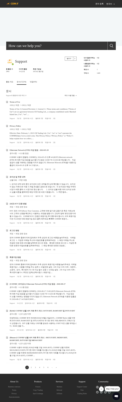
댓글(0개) (33, 82)
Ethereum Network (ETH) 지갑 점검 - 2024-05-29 (29, 150)
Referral (59, 390)
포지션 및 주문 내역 (17, 177)
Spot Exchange (38, 393)
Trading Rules (82, 393)
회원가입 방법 (15, 257)
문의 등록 (99, 4)
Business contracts (14, 387)
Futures (37, 387)
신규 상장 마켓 (25, 314)
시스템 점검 (24, 153)
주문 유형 (23, 180)
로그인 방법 (14, 230)
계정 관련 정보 (21, 207)
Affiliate (59, 393)
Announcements (14, 397)
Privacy (14, 393)
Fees (82, 390)
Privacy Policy (15, 126)
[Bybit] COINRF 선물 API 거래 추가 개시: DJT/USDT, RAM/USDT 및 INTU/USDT (42, 311)
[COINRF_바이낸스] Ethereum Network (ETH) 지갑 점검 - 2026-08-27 (38, 284)
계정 (11, 207)
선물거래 (13, 180)
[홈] (12, 4)
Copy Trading (38, 390)
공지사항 (13, 153)
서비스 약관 (14, 105)
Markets (59, 387)
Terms (14, 390)
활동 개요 (9, 82)
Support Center (82, 387)
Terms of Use (15, 102)
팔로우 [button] (69, 58)
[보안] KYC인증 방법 (18, 204)
